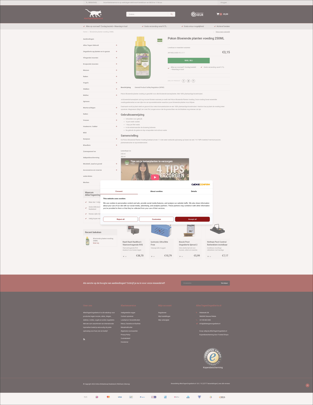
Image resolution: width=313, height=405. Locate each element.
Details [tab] (194, 191)
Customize (156, 219)
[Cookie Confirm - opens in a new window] (200, 184)
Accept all (192, 219)
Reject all (120, 219)
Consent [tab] (119, 191)
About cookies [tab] (156, 191)
